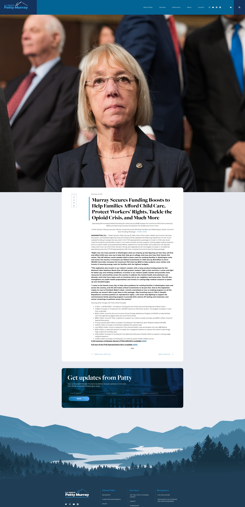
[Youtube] (213, 7)
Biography (106, 495)
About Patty (148, 7)
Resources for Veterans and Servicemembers (167, 500)
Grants (133, 501)
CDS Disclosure (164, 495)
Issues (104, 504)
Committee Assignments (111, 499)
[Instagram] (209, 7)
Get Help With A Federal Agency (139, 496)
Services (162, 7)
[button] (239, 7)
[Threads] (227, 7)
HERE (144, 341)
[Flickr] (220, 7)
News (189, 7)
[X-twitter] (223, 7)
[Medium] (77, 504)
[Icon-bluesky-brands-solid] (230, 7)
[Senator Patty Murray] (16, 11)
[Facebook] (216, 7)
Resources (176, 7)
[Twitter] (66, 504)
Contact (201, 7)
